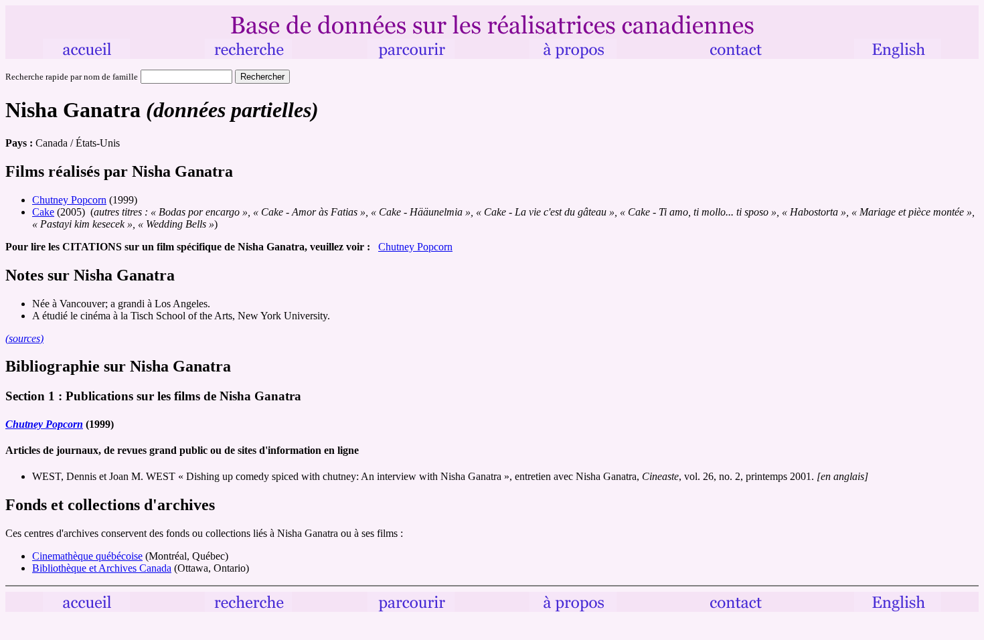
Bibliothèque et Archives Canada (101, 568)
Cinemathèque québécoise (87, 556)
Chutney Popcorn (69, 200)
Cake (43, 212)
